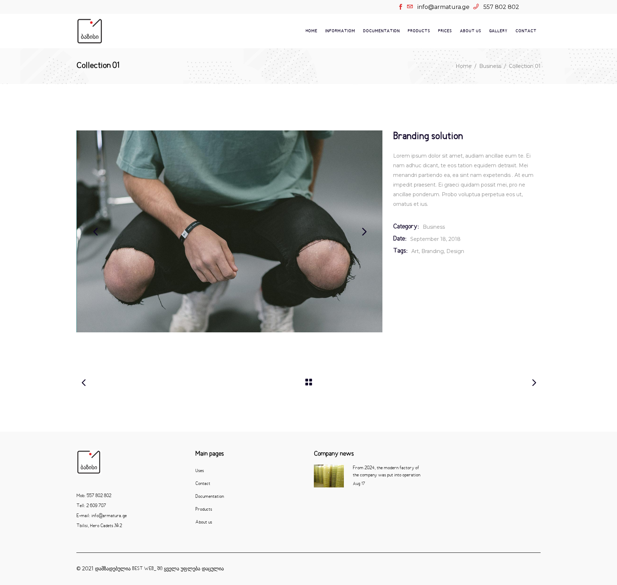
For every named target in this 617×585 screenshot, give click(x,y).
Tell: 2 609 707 (91, 506)
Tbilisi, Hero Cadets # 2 (99, 526)
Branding (432, 251)
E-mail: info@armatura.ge (101, 516)
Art (415, 251)
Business (490, 66)
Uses (199, 471)
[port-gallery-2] (230, 231)
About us (203, 522)
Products (203, 509)
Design (455, 251)
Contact (202, 483)
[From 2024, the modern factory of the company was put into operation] (329, 476)
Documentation (209, 496)
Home (464, 66)
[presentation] (95, 231)
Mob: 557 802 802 (93, 496)
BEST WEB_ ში (147, 568)
